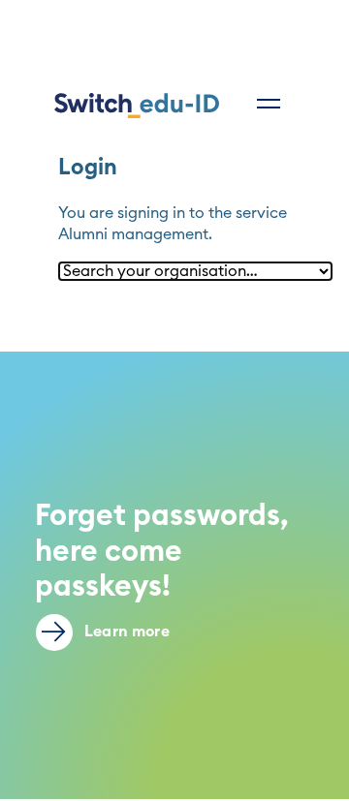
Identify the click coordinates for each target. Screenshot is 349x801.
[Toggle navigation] (268, 103)
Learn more (125, 631)
